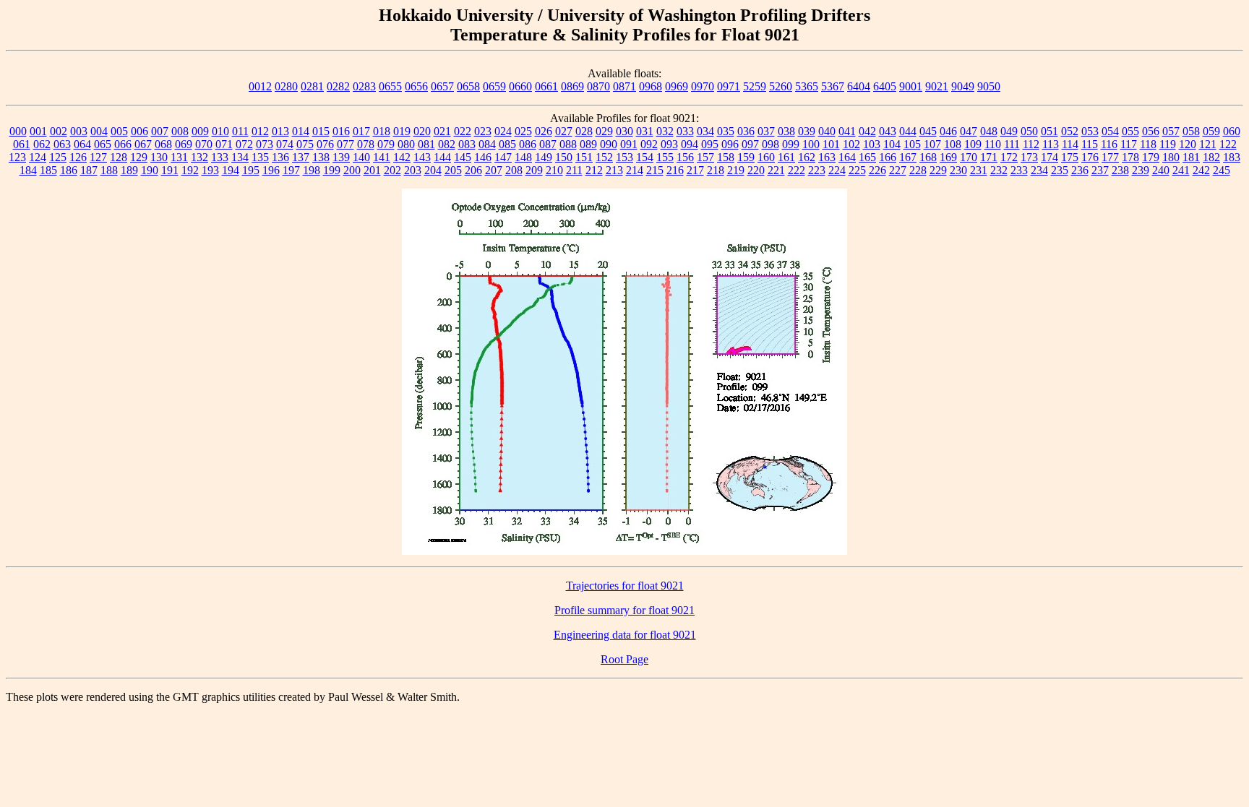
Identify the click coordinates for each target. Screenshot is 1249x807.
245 (1221, 170)
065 (102, 144)
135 (260, 157)
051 (1049, 131)
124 (37, 157)
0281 (312, 86)
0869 (572, 86)
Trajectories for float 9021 (625, 585)
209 (534, 170)
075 (305, 144)
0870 (598, 86)
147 (503, 157)
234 (1039, 170)
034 (705, 131)
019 (402, 131)
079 (386, 144)
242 (1201, 170)
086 (527, 144)
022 (462, 131)
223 (816, 170)
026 (543, 131)
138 (321, 157)
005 (119, 131)
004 (99, 131)
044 (908, 131)
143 (422, 157)
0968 (650, 86)
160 (766, 157)
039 (806, 131)
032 (665, 131)
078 (365, 144)
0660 (520, 86)
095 (709, 144)
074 (284, 144)
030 (624, 131)
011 (240, 131)
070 (204, 144)
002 (58, 131)
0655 (390, 86)
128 (118, 157)
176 (1090, 157)
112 (1031, 144)
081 (426, 144)
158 (725, 157)
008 (180, 131)
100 (811, 144)
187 (89, 170)
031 (644, 131)
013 (280, 131)
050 (1029, 131)
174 (1049, 157)
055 (1130, 131)
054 (1110, 131)
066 (123, 144)
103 (871, 144)
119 (1167, 144)
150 (563, 157)
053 (1090, 131)
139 (341, 157)
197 (291, 170)
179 (1150, 157)
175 (1069, 157)
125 (57, 157)
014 (300, 131)
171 (988, 157)
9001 (910, 86)
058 (1191, 131)
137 (300, 157)
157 (705, 157)
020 (422, 131)
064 (82, 144)
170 (968, 157)
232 (999, 170)
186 (68, 170)
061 (21, 144)
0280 (286, 86)
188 (109, 170)
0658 (468, 86)
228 (918, 170)
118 (1148, 144)
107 (932, 144)
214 (634, 170)
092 (649, 144)
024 (503, 131)
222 (796, 170)
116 (1109, 144)
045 (928, 131)
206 (473, 170)
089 (588, 144)
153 (624, 157)
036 (746, 131)
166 (887, 157)
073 (264, 144)
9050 (988, 86)
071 (224, 144)
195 (250, 170)
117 (1128, 144)
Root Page (624, 659)
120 (1187, 144)
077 (345, 144)
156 (685, 157)
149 (543, 157)
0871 (624, 86)
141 (381, 157)
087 (548, 144)
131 (179, 157)
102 (851, 144)
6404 (858, 86)
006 (139, 131)
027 (563, 131)
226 (877, 170)
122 (1228, 144)
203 (412, 170)
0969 (676, 86)
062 (42, 144)
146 (483, 157)
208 (514, 170)
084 (487, 144)
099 (790, 144)
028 (584, 131)
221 (776, 170)
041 (847, 131)
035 (725, 131)
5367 (832, 86)
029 (604, 131)
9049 (962, 86)
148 (523, 157)
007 (159, 131)
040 (827, 131)
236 (1080, 170)
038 (786, 131)
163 (827, 157)
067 (143, 144)
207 (493, 170)
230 (958, 170)
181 (1191, 157)
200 (352, 170)
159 (746, 157)
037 (766, 131)
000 (18, 131)
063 (62, 144)
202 (392, 170)
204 (433, 170)
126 (78, 157)
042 (867, 131)
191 (170, 170)
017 (361, 131)
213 (614, 170)
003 (78, 131)
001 (38, 131)
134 (240, 157)
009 (200, 131)
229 (938, 170)
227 (897, 170)
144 (442, 157)
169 (948, 157)
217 (695, 170)
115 (1089, 144)
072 (244, 144)
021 (442, 131)
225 (857, 170)
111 (1012, 144)
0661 (546, 86)
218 (715, 170)
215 (655, 170)
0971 (728, 86)
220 (756, 170)
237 (1100, 170)
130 (159, 157)
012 (260, 131)
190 (149, 170)
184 (28, 170)
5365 (806, 86)
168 (928, 157)
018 (381, 131)
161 (786, 157)
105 (912, 144)
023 (483, 131)
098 (770, 144)
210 (554, 170)
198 (311, 170)
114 (1070, 144)
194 (230, 170)
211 (574, 170)
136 (280, 157)
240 (1160, 170)
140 (361, 157)
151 (584, 157)
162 (806, 157)
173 (1029, 157)
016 (341, 131)
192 (190, 170)
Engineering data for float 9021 (625, 635)
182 (1211, 157)
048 (988, 131)
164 (847, 157)
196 (271, 170)
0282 (338, 86)
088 (568, 144)
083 (467, 144)
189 (129, 170)
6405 (884, 86)
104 (892, 144)
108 (952, 144)
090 (608, 144)
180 (1171, 157)
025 (523, 131)
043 (887, 131)
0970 (702, 86)
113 (1050, 144)
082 (446, 144)
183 (1231, 157)
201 (372, 170)
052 (1069, 131)
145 (462, 157)
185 (48, 170)
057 (1171, 131)
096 (730, 144)
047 (968, 131)
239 (1140, 170)
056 (1150, 131)
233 (1019, 170)
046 (948, 131)
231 (978, 170)
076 (325, 144)
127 (98, 157)
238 (1120, 170)
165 (867, 157)
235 (1059, 170)
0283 (364, 86)
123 (17, 157)
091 (629, 144)
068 (163, 144)
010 (220, 131)
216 (675, 170)
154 (644, 157)
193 (210, 170)
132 (199, 157)
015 (321, 131)
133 (219, 157)
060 (1231, 131)
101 (831, 144)
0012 (260, 86)
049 (1009, 131)
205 (453, 170)
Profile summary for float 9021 (624, 610)
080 (406, 144)
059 (1211, 131)
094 (689, 144)
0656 (416, 86)
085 (507, 144)
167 (908, 157)
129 (138, 157)
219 (735, 170)
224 (837, 170)
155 (665, 157)
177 (1110, 157)
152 (604, 157)
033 (685, 131)
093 (669, 144)
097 (750, 144)
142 (402, 157)
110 (992, 144)
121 (1207, 144)
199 (331, 170)
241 (1181, 170)
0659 (494, 86)
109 (973, 144)
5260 (780, 86)
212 (594, 170)
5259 (754, 86)
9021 (936, 86)
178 (1130, 157)
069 (183, 144)
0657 (442, 86)
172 (1009, 157)
